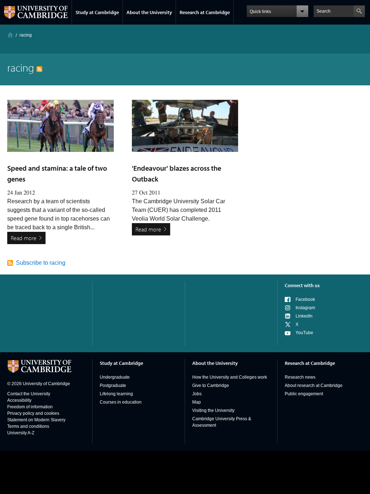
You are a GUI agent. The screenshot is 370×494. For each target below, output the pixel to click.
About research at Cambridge (314, 385)
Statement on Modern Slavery (36, 419)
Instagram (305, 307)
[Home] (10, 35)
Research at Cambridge (205, 12)
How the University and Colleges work (229, 377)
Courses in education (121, 402)
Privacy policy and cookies (33, 413)
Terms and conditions (28, 426)
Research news (300, 377)
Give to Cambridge (210, 385)
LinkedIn (304, 316)
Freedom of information (30, 406)
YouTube (304, 332)
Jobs (197, 393)
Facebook (305, 299)
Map (196, 402)
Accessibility (19, 400)
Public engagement (304, 393)
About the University (149, 12)
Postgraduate (113, 385)
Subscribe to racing (40, 263)
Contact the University (28, 393)
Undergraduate (115, 377)
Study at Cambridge (97, 12)
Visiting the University (213, 410)
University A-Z (20, 432)
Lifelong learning (116, 393)
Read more (23, 238)
